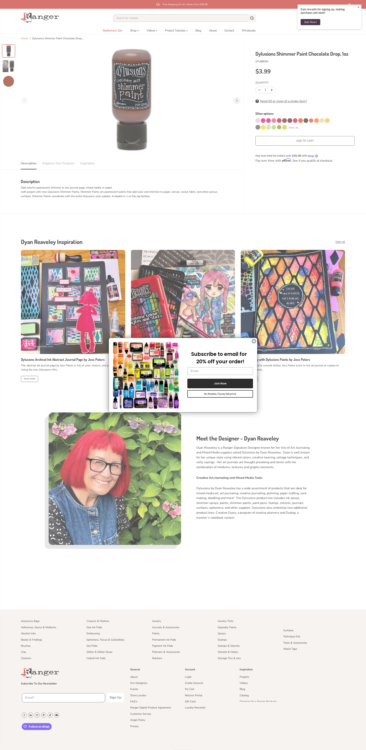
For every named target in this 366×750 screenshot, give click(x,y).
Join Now (220, 383)
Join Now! (310, 22)
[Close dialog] (254, 341)
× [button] (358, 7)
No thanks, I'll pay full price (220, 394)
